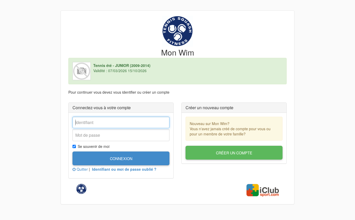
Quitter (82, 169)
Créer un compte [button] (234, 152)
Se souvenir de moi (93, 146)
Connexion (121, 158)
